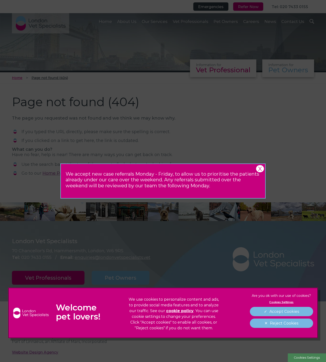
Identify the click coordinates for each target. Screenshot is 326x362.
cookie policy (180, 311)
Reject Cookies (284, 323)
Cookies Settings (307, 357)
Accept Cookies (284, 311)
